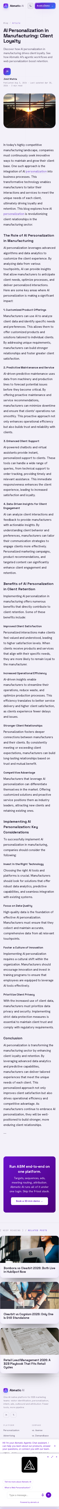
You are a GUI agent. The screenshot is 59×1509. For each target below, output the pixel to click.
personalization (36, 171)
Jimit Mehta (10, 79)
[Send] (48, 1495)
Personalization (11, 1430)
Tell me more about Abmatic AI (18, 1482)
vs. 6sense (37, 1430)
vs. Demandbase (40, 1435)
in (6, 1414)
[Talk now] (42, 1495)
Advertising (9, 1435)
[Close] (54, 1446)
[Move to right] (48, 1457)
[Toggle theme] (31, 6)
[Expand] (52, 1457)
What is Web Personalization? (17, 1487)
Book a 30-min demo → (29, 1201)
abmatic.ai (34, 1502)
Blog (5, 23)
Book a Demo (45, 5)
